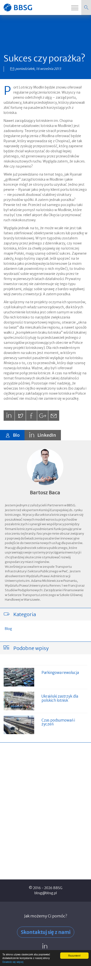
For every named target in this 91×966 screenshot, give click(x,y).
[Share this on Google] (42, 415)
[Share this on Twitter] (20, 415)
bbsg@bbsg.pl (45, 893)
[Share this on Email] (53, 415)
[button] (86, 7)
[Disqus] (45, 808)
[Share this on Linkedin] (9, 415)
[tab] (12, 435)
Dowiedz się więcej (12, 962)
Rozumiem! (74, 955)
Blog (8, 629)
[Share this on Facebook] (31, 415)
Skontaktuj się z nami (45, 932)
